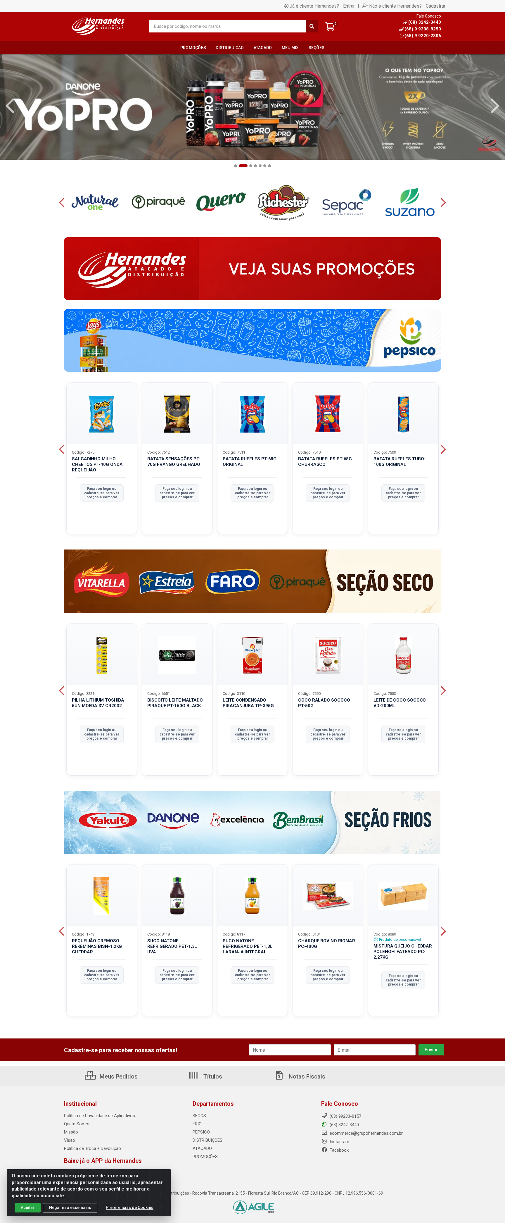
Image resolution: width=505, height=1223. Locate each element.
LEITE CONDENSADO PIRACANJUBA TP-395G (248, 702)
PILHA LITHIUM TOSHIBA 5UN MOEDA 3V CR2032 (98, 702)
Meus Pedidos (118, 1076)
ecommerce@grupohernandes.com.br (365, 1133)
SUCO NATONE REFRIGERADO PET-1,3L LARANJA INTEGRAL (247, 946)
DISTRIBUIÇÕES (207, 1140)
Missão (71, 1132)
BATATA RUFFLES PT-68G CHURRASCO (325, 461)
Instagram (338, 1141)
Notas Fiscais (306, 1076)
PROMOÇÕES (205, 1156)
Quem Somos (77, 1123)
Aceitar (27, 1207)
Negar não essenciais (70, 1207)
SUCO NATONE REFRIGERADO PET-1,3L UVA (172, 946)
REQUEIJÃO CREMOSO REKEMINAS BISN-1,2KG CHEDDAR (97, 946)
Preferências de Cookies (129, 1207)
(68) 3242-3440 (343, 1124)
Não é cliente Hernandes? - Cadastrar (407, 6)
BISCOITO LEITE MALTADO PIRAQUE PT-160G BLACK (175, 702)
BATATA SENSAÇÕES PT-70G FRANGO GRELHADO (173, 461)
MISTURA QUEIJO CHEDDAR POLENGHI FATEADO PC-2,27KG (402, 951)
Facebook (338, 1150)
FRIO (197, 1123)
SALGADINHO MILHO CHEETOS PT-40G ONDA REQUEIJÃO (97, 464)
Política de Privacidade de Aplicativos (99, 1115)
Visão (69, 1140)
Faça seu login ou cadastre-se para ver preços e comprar (101, 493)
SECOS (199, 1115)
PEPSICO (201, 1132)
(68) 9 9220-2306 (422, 35)
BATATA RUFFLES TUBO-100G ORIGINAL (399, 461)
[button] (235, 165)
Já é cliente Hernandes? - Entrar (322, 6)
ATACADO (202, 1148)
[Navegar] (9, 105)
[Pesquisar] (312, 26)
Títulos (212, 1076)
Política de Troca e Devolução (92, 1148)
